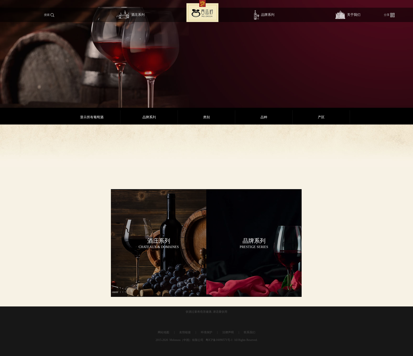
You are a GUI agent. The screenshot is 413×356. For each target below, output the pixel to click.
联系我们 (249, 332)
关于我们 (353, 15)
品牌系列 (267, 15)
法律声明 (228, 332)
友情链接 (185, 332)
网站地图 (163, 332)
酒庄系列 (138, 15)
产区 (321, 117)
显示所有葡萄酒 (91, 117)
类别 (206, 117)
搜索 (47, 15)
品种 (264, 117)
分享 (387, 15)
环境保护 (206, 332)
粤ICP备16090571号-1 (219, 340)
